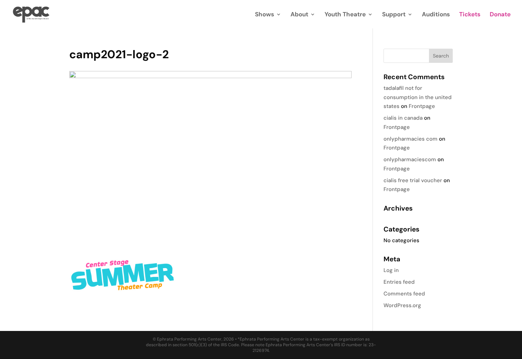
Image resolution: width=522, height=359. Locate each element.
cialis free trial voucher (413, 180)
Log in (391, 270)
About (299, 15)
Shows (264, 15)
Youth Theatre (345, 15)
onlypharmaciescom (410, 159)
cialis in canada (403, 117)
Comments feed (404, 293)
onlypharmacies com (410, 138)
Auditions (436, 15)
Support (394, 15)
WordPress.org (402, 305)
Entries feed (399, 281)
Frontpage (422, 106)
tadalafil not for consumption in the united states (418, 97)
